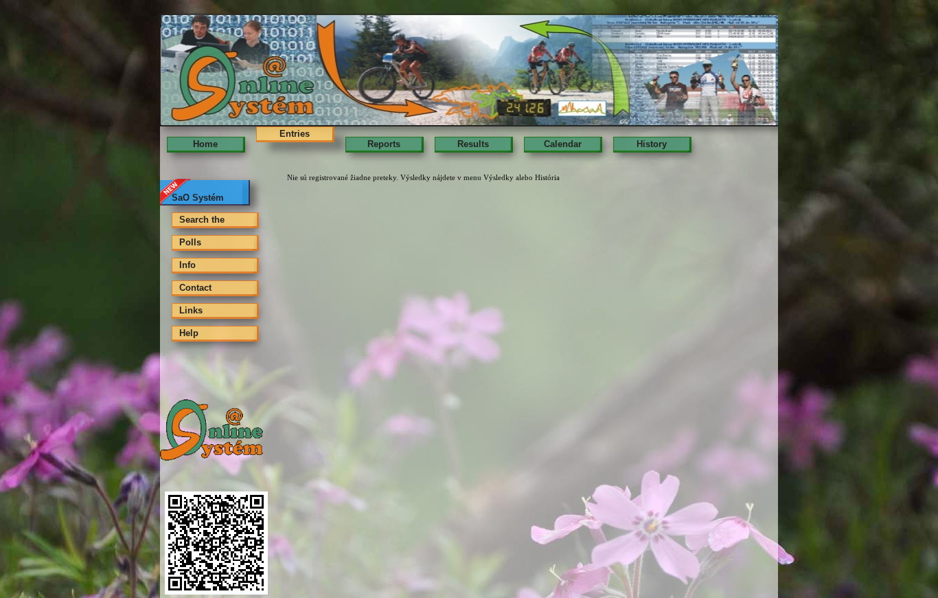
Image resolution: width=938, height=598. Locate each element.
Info (187, 265)
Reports (383, 144)
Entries (294, 134)
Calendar (563, 144)
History (652, 144)
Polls (190, 242)
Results (473, 144)
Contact (195, 288)
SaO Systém (198, 197)
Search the (202, 219)
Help (188, 333)
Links (191, 310)
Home (205, 144)
